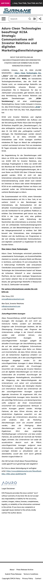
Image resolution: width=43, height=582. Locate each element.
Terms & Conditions (31, 574)
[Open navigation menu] (4, 19)
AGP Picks (5, 3)
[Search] (29, 18)
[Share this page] (40, 19)
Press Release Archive (24, 570)
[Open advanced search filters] (34, 18)
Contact (38, 578)
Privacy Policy (27, 578)
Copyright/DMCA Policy (11, 578)
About (12, 570)
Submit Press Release (13, 574)
